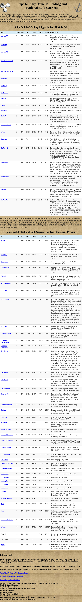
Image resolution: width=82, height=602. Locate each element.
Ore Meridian (5, 454)
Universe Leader (6, 333)
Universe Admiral (6, 405)
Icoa (2, 511)
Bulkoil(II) (4, 162)
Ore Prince (4, 372)
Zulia (2, 504)
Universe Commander (5, 341)
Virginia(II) (4, 52)
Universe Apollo (6, 447)
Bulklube (4, 78)
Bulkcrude (4, 93)
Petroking (4, 255)
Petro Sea (4, 417)
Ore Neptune (5, 477)
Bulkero (3, 98)
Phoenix (3, 105)
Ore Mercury (5, 474)
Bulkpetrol (4, 148)
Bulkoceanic (5, 177)
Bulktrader (4, 200)
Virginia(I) (4, 36)
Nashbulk (4, 110)
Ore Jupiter (4, 481)
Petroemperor (5, 267)
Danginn (4, 139)
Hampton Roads (6, 125)
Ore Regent (4, 380)
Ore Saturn (4, 484)
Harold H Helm (6, 429)
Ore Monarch (5, 389)
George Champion (7, 435)
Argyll (3, 545)
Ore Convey (5, 351)
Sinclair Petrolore (6, 283)
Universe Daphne (6, 468)
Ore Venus (4, 488)
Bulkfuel (3, 86)
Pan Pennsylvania (7, 71)
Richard (3, 410)
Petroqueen (4, 262)
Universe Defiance (7, 440)
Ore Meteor (4, 460)
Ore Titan (4, 326)
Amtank (3, 116)
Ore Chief (4, 290)
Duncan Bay (5, 394)
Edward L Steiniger (7, 463)
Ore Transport (5, 299)
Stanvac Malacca (6, 498)
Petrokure (4, 240)
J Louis (3, 491)
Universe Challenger (4, 346)
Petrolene (4, 422)
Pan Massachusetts (7, 61)
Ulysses (3, 132)
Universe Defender (7, 520)
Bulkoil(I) (4, 45)
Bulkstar (3, 189)
